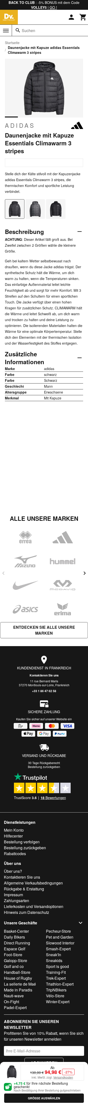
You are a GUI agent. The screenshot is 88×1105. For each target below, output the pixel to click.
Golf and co (14, 966)
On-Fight (11, 1001)
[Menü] (6, 30)
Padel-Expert (15, 1007)
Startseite (12, 42)
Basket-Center (16, 931)
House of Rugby (18, 978)
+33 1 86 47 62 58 (44, 691)
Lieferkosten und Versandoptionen (33, 906)
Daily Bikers (14, 937)
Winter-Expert (57, 1001)
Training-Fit (56, 972)
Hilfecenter (13, 836)
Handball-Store (17, 972)
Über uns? (13, 871)
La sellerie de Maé (20, 984)
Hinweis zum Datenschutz (26, 912)
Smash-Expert (58, 949)
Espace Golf (14, 949)
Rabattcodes (15, 853)
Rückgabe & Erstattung (24, 889)
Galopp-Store (15, 960)
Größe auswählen (44, 1098)
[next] (84, 573)
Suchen (28, 30)
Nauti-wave (14, 996)
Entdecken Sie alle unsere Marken (44, 630)
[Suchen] (18, 30)
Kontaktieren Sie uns (44, 675)
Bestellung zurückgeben (44, 767)
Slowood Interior (60, 943)
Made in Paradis (18, 990)
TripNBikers (56, 990)
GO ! (53, 7)
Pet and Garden (59, 937)
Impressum (13, 894)
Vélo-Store (55, 996)
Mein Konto (14, 830)
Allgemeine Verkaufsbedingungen (33, 883)
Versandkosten (63, 1077)
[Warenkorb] (83, 17)
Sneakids (54, 960)
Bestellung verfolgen (22, 842)
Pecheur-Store (58, 931)
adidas (20, 125)
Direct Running (17, 943)
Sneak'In (53, 954)
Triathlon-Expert (60, 984)
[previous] (3, 573)
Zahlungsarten (16, 900)
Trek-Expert (56, 978)
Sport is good (57, 966)
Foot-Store (13, 954)
